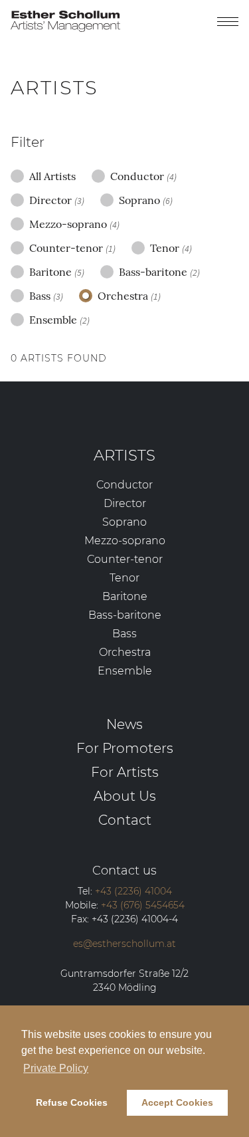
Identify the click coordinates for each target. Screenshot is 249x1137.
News (124, 724)
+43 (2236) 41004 (133, 891)
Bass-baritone (159, 271)
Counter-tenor (72, 248)
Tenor (171, 248)
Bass (46, 295)
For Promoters (124, 748)
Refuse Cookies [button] (72, 1102)
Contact (124, 819)
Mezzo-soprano (74, 224)
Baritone (56, 271)
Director (56, 200)
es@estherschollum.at (124, 944)
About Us (125, 795)
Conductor (143, 176)
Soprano (146, 200)
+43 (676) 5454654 (143, 905)
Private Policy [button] (55, 1068)
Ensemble (59, 319)
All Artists (52, 176)
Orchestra (129, 295)
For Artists (125, 772)
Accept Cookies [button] (177, 1102)
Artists (124, 455)
